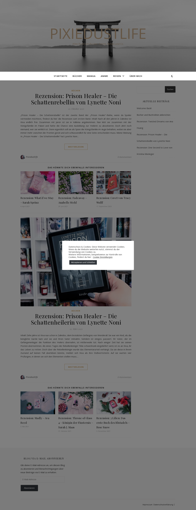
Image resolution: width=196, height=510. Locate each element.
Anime (104, 76)
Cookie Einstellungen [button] (102, 257)
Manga (91, 76)
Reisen (117, 76)
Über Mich (136, 76)
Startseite (60, 76)
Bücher (77, 76)
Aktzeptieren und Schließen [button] (83, 262)
